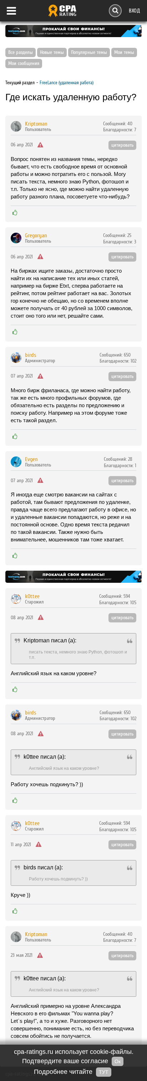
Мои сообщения (23, 63)
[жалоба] (40, 145)
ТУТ (103, 1072)
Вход (134, 10)
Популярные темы (89, 52)
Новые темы (52, 52)
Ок (118, 1061)
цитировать (122, 145)
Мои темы (124, 52)
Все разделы (20, 52)
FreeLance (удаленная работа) (66, 82)
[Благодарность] (14, 213)
